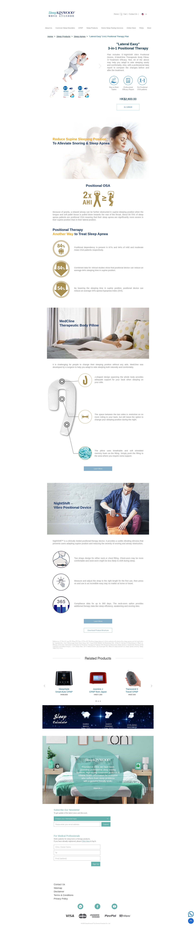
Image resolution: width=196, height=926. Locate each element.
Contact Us (133, 14)
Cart (125, 14)
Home (116, 14)
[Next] (151, 686)
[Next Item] (100, 66)
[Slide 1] (96, 701)
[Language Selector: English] (144, 14)
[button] (121, 14)
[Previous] (44, 686)
